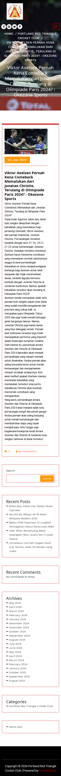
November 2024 (19, 627)
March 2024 (16, 660)
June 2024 (15, 647)
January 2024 (17, 668)
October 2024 (17, 631)
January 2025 (17, 619)
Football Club (47, 770)
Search (10, 470)
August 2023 (17, 680)
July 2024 (15, 643)
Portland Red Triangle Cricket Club (31, 706)
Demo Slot (15, 726)
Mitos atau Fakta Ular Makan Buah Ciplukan (31, 508)
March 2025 (16, 611)
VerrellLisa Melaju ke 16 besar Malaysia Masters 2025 (28, 516)
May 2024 (15, 652)
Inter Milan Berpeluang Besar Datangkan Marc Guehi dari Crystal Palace (31, 534)
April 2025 (15, 607)
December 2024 (19, 623)
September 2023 (19, 676)
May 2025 (15, 602)
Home (8, 33)
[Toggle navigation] (56, 26)
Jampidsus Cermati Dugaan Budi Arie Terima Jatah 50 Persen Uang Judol (30, 547)
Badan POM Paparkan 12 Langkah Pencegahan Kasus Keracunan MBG (31, 524)
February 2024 (18, 664)
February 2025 (18, 615)
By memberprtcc (27, 451)
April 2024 (15, 656)
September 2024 (19, 635)
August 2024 (17, 639)
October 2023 (17, 672)
